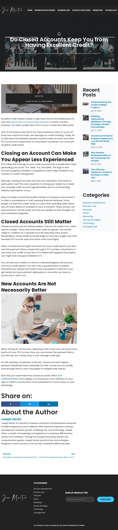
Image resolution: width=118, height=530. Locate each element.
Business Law (64, 10)
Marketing (98, 10)
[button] (10, 404)
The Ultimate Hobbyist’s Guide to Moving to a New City (101, 173)
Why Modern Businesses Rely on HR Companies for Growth (101, 156)
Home (29, 10)
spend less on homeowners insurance (30, 121)
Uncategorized (90, 226)
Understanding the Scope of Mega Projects (101, 105)
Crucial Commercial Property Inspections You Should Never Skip (102, 139)
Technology (111, 10)
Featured (87, 209)
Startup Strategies (81, 10)
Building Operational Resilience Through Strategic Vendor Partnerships (101, 121)
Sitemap (81, 525)
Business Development (45, 10)
